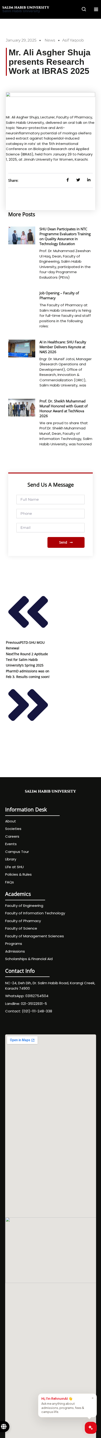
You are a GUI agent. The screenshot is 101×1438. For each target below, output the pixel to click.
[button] (84, 10)
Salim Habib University (21, 11)
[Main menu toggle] (96, 9)
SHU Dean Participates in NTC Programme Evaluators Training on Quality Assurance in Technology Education (65, 236)
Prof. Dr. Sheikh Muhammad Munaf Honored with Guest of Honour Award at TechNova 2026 (63, 408)
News (50, 40)
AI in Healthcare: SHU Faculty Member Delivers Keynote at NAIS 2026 (62, 347)
